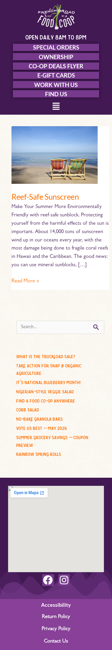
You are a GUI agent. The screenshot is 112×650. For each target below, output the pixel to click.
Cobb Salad (27, 409)
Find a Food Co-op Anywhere (45, 400)
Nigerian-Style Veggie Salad (45, 390)
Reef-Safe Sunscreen (45, 196)
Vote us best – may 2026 (41, 427)
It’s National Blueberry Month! (48, 381)
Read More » (25, 280)
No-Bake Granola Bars (39, 418)
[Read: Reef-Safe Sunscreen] (54, 155)
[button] (56, 107)
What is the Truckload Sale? (45, 355)
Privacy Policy (56, 629)
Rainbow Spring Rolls (38, 453)
